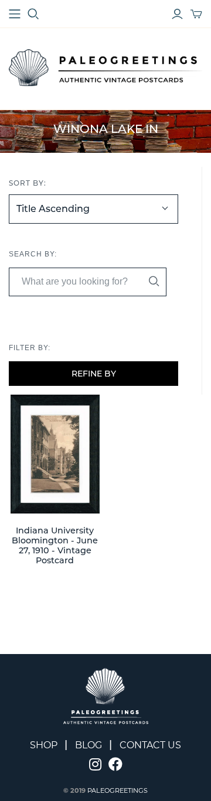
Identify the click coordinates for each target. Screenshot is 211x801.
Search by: (33, 254)
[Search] (154, 281)
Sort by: (27, 183)
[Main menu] (15, 14)
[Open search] (33, 14)
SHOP (43, 745)
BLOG (88, 745)
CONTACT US (150, 745)
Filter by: (29, 348)
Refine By (94, 373)
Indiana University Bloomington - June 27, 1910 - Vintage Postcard (55, 545)
